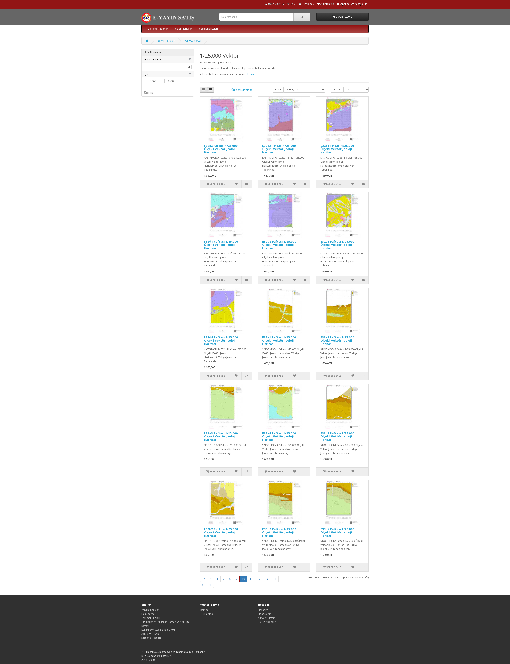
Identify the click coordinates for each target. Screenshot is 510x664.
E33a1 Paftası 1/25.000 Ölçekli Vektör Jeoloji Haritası (279, 340)
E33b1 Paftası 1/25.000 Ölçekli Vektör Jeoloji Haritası (337, 436)
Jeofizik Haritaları (208, 28)
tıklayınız (251, 74)
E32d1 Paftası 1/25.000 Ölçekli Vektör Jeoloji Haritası (221, 244)
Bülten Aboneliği (267, 622)
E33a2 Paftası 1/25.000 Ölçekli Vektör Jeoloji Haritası (337, 340)
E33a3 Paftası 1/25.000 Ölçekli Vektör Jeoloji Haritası (221, 436)
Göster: (337, 89)
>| (210, 585)
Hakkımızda (148, 614)
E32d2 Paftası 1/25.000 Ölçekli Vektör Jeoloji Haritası (279, 244)
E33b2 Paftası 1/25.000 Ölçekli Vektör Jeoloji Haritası (221, 532)
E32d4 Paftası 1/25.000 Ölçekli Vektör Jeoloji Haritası (221, 340)
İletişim (204, 610)
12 (259, 578)
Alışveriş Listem (266, 618)
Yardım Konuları (150, 610)
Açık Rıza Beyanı (150, 634)
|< (203, 578)
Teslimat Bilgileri (150, 618)
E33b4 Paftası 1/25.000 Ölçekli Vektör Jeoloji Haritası (337, 532)
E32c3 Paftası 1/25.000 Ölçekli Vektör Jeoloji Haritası (279, 149)
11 (251, 578)
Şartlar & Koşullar (151, 637)
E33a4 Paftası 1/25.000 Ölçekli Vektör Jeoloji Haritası (279, 436)
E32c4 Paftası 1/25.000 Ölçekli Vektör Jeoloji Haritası (337, 149)
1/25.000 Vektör (192, 40)
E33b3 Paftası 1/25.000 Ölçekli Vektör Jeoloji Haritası (279, 532)
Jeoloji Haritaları (184, 28)
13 (266, 578)
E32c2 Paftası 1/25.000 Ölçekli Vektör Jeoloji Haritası (221, 149)
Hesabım (263, 610)
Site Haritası (206, 614)
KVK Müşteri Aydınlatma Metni (158, 630)
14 (274, 578)
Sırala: (278, 89)
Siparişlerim (264, 614)
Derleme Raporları (158, 28)
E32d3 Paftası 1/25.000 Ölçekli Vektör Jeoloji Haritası (337, 244)
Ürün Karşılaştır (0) (241, 90)
